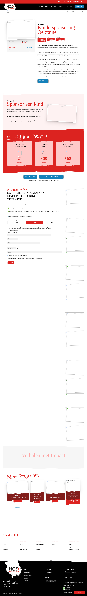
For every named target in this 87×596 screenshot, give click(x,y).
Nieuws (60, 1)
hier (40, 76)
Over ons (69, 6)
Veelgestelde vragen (77, 1)
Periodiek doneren (40, 547)
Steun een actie (23, 549)
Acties (4, 544)
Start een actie (23, 547)
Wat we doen (43, 6)
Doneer (79, 6)
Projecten (5, 549)
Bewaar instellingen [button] (68, 592)
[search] (55, 2)
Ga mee (61, 6)
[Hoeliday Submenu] (8, 552)
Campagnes (6, 547)
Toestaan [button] (79, 592)
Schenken (38, 549)
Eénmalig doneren (40, 544)
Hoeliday (5, 552)
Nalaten (37, 551)
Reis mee (22, 551)
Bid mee (21, 544)
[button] (64, 587)
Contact (66, 1)
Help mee (53, 6)
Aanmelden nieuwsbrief (74, 549)
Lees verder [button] (72, 585)
